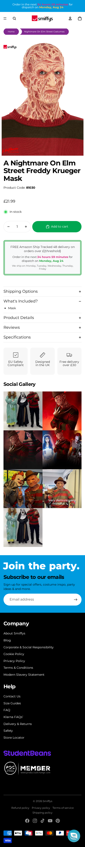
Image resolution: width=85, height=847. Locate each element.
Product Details (18, 317)
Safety (8, 731)
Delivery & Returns (17, 724)
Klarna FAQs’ (13, 717)
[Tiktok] (42, 820)
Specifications (17, 337)
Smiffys (47, 801)
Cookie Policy (13, 654)
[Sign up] (75, 599)
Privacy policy (41, 807)
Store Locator (13, 738)
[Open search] (14, 18)
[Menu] (5, 18)
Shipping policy (42, 812)
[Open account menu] (70, 18)
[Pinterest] (57, 820)
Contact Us (11, 696)
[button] (74, 836)
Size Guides (12, 703)
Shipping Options (20, 291)
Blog (7, 640)
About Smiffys (14, 633)
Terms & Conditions (18, 668)
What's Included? (20, 301)
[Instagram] (34, 820)
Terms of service (63, 807)
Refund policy (20, 807)
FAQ (6, 710)
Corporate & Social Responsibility (28, 647)
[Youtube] (50, 820)
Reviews (11, 327)
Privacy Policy (14, 661)
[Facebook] (27, 820)
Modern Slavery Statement (23, 675)
